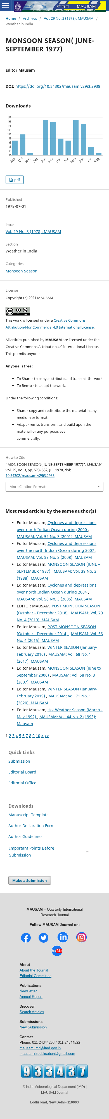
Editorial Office (22, 782)
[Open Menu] (5, 5)
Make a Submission (29, 880)
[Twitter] (43, 942)
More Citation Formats (28, 486)
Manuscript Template (28, 814)
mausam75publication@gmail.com (47, 1054)
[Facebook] (25, 942)
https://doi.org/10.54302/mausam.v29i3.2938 (57, 86)
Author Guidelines (26, 836)
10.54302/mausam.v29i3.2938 (30, 475)
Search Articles (32, 1012)
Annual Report (31, 997)
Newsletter (28, 991)
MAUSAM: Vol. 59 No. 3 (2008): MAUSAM (54, 557)
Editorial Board (22, 772)
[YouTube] (57, 955)
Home (11, 18)
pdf (16, 179)
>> (47, 735)
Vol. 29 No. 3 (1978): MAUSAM (69, 18)
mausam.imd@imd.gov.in (40, 1048)
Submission (19, 761)
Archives (30, 18)
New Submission (33, 1027)
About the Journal (34, 970)
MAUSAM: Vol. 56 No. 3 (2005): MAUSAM (54, 599)
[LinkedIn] (63, 942)
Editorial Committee (35, 976)
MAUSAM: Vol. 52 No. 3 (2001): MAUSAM (54, 536)
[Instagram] (81, 942)
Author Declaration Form (31, 825)
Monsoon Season (21, 271)
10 (38, 735)
